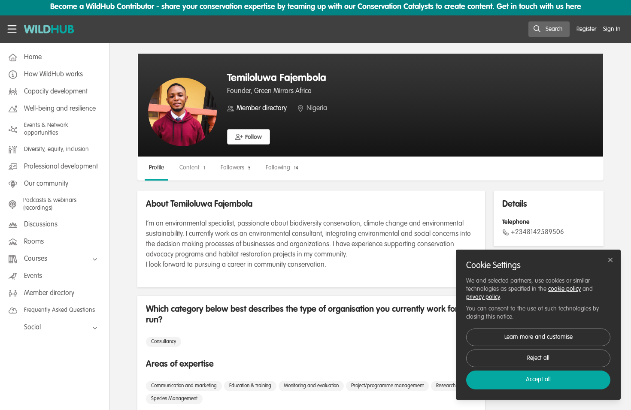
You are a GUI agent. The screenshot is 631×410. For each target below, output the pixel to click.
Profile (156, 168)
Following (282, 168)
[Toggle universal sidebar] (12, 29)
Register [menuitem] (586, 29)
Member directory (262, 108)
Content (192, 168)
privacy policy (483, 297)
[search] (549, 29)
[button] (248, 137)
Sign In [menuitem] (612, 29)
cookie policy (564, 289)
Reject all (538, 358)
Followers (235, 168)
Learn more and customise (538, 337)
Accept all (538, 380)
